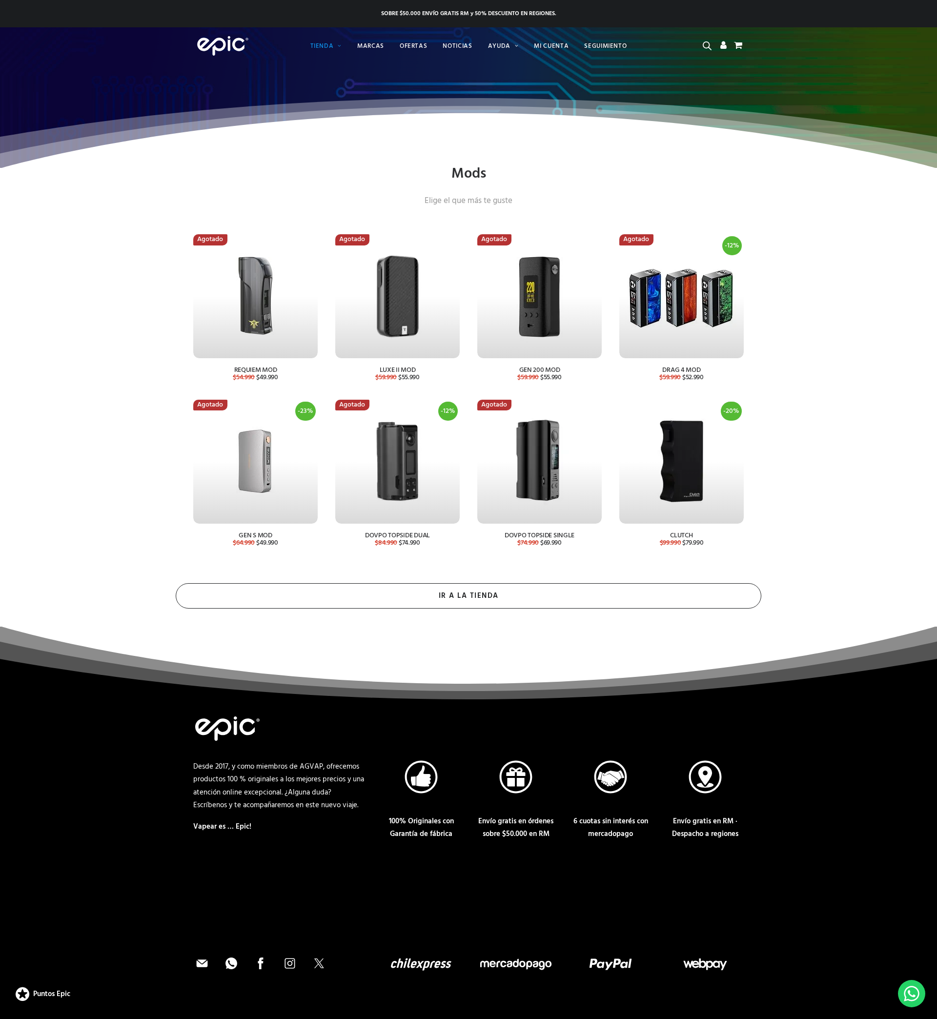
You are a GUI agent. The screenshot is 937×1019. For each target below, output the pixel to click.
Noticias (457, 46)
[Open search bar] (708, 46)
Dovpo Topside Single (539, 535)
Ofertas (414, 46)
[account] (724, 46)
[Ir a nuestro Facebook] (261, 970)
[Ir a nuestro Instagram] (291, 970)
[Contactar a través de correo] (203, 970)
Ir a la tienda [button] (469, 596)
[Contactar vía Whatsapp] (232, 970)
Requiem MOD (255, 370)
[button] (255, 296)
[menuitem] (326, 45)
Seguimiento (605, 46)
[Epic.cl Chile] (220, 46)
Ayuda (499, 46)
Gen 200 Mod (539, 370)
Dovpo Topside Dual (397, 535)
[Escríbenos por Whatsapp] (911, 993)
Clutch (681, 535)
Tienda (322, 46)
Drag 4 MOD (681, 370)
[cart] (737, 46)
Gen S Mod (255, 535)
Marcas (370, 46)
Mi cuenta (551, 46)
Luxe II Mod (398, 370)
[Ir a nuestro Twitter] (319, 970)
